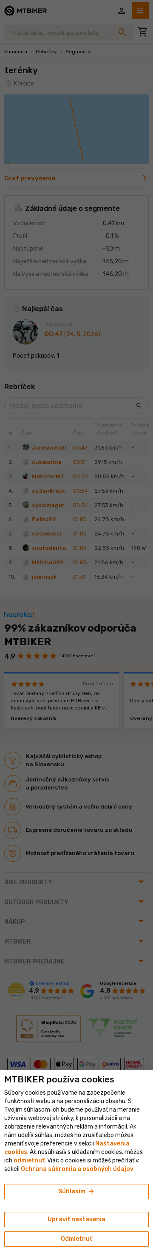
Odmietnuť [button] (76, 1238)
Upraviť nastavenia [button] (76, 1219)
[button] (29, 1160)
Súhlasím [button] (76, 1191)
